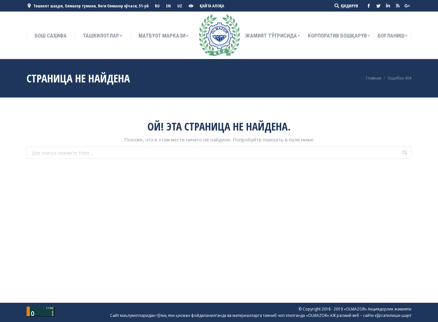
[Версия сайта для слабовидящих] (192, 6)
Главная (373, 78)
